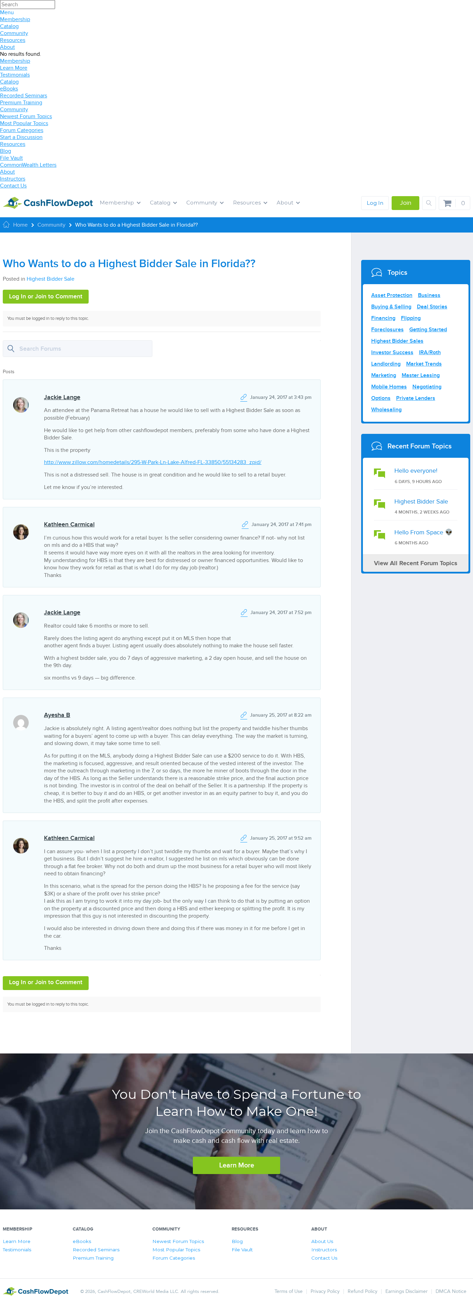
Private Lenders (415, 398)
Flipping (411, 318)
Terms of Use (289, 1291)
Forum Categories (21, 130)
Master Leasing (421, 375)
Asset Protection (391, 295)
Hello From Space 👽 (423, 532)
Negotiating (426, 386)
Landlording (386, 363)
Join (405, 203)
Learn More (13, 67)
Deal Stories (432, 306)
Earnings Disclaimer (406, 1291)
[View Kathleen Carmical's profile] (21, 526)
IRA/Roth (430, 352)
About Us (322, 1241)
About (7, 47)
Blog (5, 151)
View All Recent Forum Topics (415, 563)
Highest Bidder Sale (50, 278)
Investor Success (392, 352)
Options (381, 398)
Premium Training (21, 102)
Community (14, 33)
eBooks (9, 88)
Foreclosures (387, 329)
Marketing (383, 375)
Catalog (9, 26)
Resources (12, 40)
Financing (383, 318)
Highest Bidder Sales (397, 341)
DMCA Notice (451, 1291)
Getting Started (428, 329)
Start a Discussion (21, 137)
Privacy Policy (325, 1291)
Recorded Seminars (23, 95)
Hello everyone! (415, 470)
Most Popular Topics (24, 123)
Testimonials (15, 74)
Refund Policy (362, 1291)
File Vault (11, 158)
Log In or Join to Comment (45, 296)
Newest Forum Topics (26, 116)
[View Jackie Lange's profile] (21, 399)
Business (429, 295)
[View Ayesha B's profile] (21, 716)
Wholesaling (386, 409)
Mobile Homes (389, 386)
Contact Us (13, 185)
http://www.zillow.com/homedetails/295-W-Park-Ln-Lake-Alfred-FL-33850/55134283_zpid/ (152, 462)
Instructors (12, 178)
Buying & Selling (391, 306)
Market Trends (424, 363)
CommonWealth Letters (28, 164)
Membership (15, 19)
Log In (375, 203)
